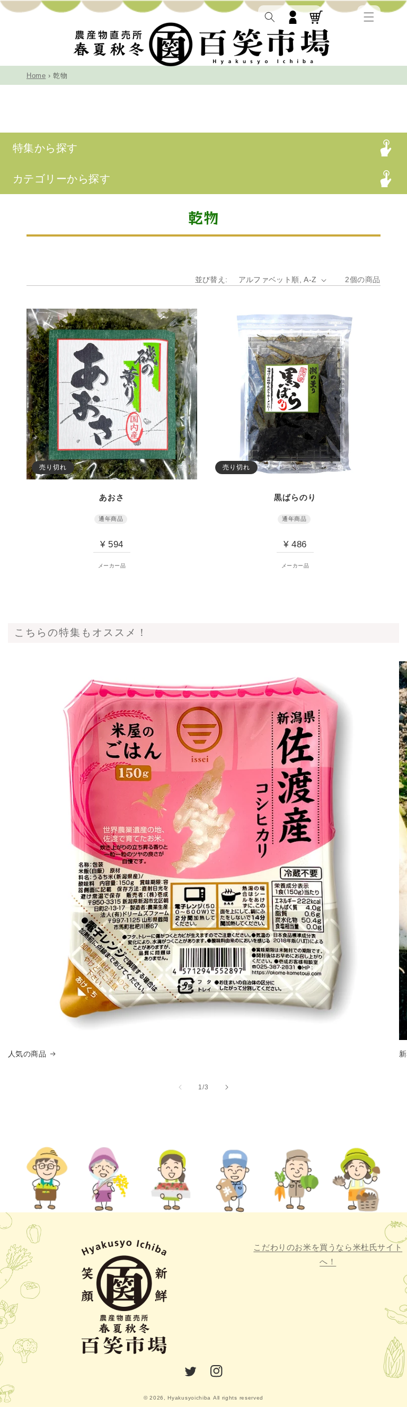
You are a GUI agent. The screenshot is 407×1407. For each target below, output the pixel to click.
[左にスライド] (180, 1087)
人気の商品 (27, 1054)
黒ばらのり (295, 497)
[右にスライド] (226, 1087)
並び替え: (211, 279)
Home (36, 76)
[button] (369, 17)
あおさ (112, 497)
